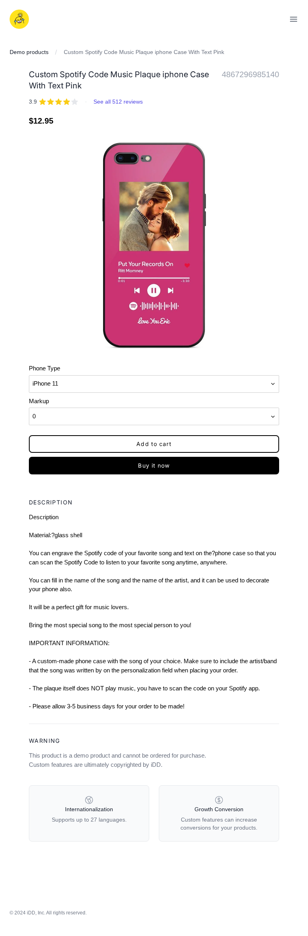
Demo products (29, 52)
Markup (39, 401)
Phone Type (44, 368)
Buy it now (154, 465)
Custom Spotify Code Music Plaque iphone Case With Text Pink (144, 52)
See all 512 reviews (118, 101)
